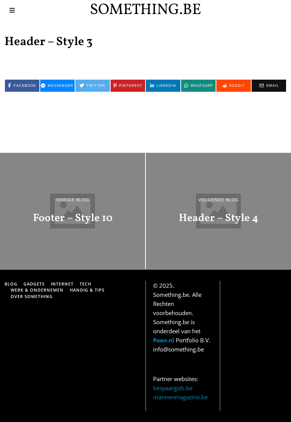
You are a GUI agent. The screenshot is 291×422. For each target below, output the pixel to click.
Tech (85, 284)
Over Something (32, 296)
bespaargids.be (172, 388)
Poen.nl (163, 340)
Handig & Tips (87, 290)
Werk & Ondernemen (37, 290)
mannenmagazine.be (180, 397)
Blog (11, 284)
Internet (62, 284)
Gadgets (34, 284)
